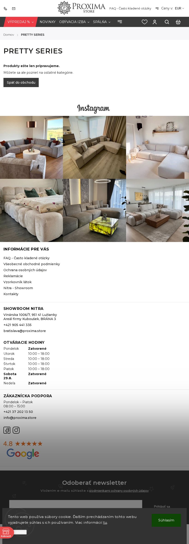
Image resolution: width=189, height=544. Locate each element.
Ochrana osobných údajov (25, 270)
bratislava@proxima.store (24, 331)
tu (105, 522)
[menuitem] (20, 22)
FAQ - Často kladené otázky (130, 8)
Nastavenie (17, 532)
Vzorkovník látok (17, 282)
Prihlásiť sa (162, 506)
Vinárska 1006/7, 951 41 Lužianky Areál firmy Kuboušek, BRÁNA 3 (30, 317)
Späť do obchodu (21, 82)
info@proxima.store (19, 418)
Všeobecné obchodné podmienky (31, 264)
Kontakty (10, 294)
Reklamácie (13, 276)
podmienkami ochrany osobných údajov (119, 490)
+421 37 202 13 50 (18, 412)
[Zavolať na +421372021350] (6, 8)
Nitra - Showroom (18, 288)
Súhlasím (166, 520)
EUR (178, 8)
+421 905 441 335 (17, 325)
